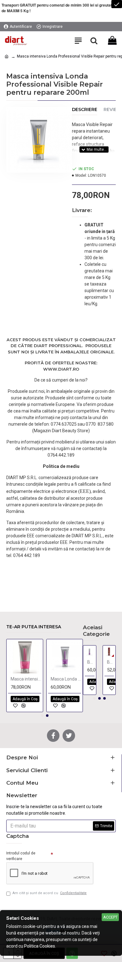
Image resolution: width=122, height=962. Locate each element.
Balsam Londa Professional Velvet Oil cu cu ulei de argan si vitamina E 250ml (110, 662)
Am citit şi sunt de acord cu (50, 893)
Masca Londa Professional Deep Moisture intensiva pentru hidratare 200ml (66, 678)
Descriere (84, 109)
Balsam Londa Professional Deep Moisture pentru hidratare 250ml (90, 662)
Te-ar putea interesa (33, 627)
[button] (42, 715)
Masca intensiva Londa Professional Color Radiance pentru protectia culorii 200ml (26, 678)
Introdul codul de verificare (20, 856)
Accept (110, 917)
